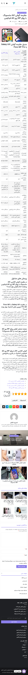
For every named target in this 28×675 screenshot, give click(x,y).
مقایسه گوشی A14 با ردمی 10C (16, 381)
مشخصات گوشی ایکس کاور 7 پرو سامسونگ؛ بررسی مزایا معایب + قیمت (21, 516)
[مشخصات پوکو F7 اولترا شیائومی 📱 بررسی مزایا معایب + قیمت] (7, 495)
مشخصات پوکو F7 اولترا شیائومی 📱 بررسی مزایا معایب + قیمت (8, 501)
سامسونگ (22, 400)
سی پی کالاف (24, 578)
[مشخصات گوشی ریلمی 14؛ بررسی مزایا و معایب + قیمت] (7, 510)
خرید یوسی (24, 581)
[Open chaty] (24, 671)
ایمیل (25, 555)
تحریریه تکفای (22, 21)
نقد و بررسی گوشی (19, 9)
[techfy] (14, 3)
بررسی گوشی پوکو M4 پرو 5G (16, 388)
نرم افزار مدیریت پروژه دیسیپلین (20, 590)
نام (26, 549)
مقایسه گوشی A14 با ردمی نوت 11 (15, 385)
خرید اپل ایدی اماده (23, 593)
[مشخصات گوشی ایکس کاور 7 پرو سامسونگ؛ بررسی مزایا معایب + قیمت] (21, 510)
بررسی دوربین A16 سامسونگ (20, 613)
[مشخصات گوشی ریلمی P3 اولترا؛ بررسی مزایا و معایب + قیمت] (21, 495)
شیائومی (14, 400)
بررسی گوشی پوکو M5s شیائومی (15, 383)
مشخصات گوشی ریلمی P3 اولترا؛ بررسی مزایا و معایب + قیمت (21, 501)
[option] (14, 438)
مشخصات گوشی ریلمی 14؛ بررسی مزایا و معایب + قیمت (7, 515)
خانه (25, 9)
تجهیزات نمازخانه (23, 587)
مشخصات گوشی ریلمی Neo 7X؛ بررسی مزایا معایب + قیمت (14, 439)
